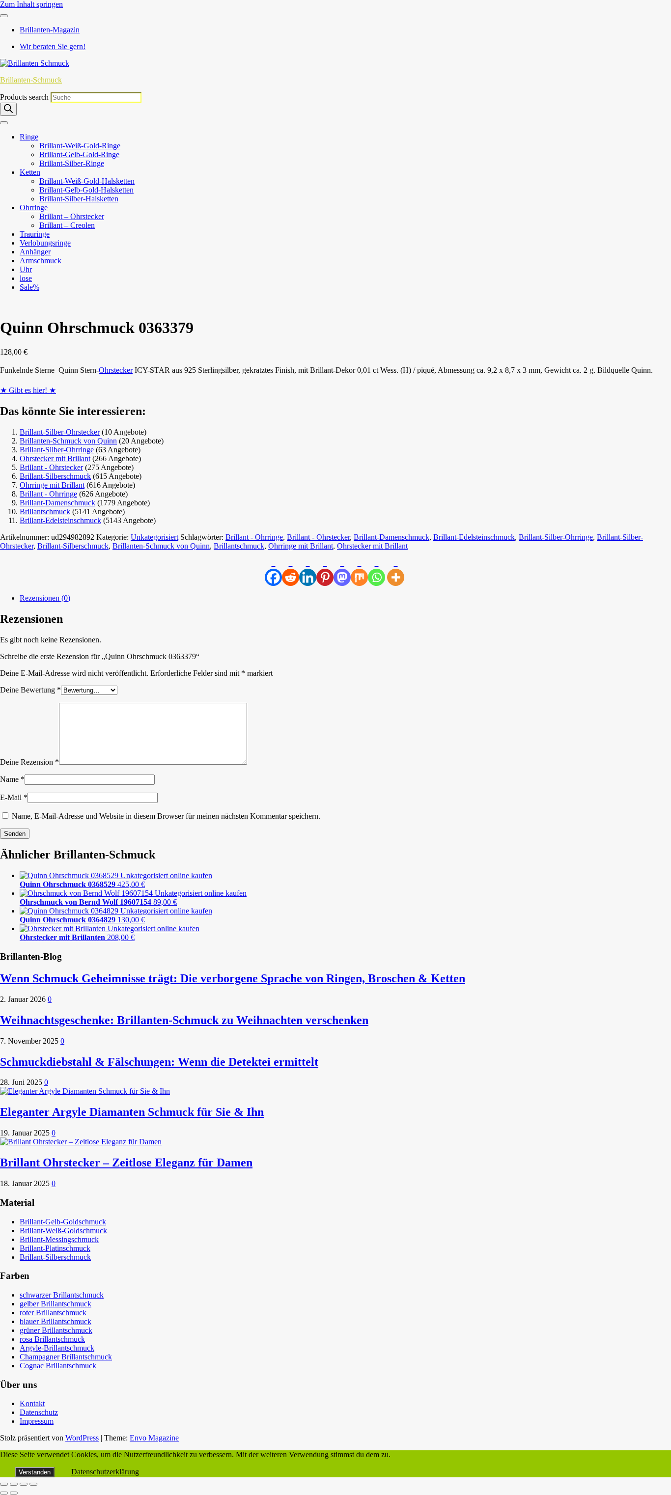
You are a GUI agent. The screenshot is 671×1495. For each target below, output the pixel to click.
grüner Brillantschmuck (56, 1330)
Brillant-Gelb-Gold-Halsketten (86, 190)
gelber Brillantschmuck (55, 1304)
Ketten (30, 172)
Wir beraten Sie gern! (52, 46)
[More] (395, 568)
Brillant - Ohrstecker (51, 467)
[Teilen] (24, 1484)
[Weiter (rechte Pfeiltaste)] (14, 1493)
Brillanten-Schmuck (31, 80)
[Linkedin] (307, 568)
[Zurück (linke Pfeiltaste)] (4, 1493)
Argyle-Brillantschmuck (57, 1348)
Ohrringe (34, 207)
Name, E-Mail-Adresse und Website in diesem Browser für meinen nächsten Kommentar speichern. (166, 816)
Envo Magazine (154, 1438)
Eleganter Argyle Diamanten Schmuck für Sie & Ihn (132, 1112)
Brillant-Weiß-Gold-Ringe (79, 145)
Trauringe (35, 234)
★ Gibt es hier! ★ (28, 390)
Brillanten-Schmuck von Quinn (68, 441)
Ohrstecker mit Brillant (55, 458)
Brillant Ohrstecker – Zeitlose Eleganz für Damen (126, 1162)
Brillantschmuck (45, 511)
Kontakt (32, 1403)
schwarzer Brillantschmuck (62, 1295)
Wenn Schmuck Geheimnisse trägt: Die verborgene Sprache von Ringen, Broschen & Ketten (232, 978)
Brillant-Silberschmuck (55, 476)
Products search (25, 97)
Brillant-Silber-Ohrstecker (60, 432)
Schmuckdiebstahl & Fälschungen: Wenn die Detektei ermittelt (159, 1061)
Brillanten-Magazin (50, 30)
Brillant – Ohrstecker (71, 216)
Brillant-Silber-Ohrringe (57, 449)
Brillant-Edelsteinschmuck (60, 520)
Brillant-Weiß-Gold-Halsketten (87, 181)
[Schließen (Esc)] (33, 1484)
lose (26, 278)
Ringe (29, 137)
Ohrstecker (116, 370)
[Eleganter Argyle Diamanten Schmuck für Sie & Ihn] (85, 1091)
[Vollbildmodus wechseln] (14, 1484)
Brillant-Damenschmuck (57, 502)
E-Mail (14, 797)
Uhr (26, 269)
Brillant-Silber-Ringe (71, 163)
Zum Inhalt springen (31, 4)
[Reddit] (290, 568)
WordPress (82, 1438)
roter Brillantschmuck (53, 1312)
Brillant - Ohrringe (48, 494)
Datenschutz (39, 1412)
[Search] (8, 109)
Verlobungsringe (45, 243)
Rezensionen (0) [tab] (45, 598)
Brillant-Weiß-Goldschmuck (63, 1230)
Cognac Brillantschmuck (58, 1365)
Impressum (37, 1421)
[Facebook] (273, 568)
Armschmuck (40, 260)
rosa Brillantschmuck (52, 1339)
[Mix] (359, 568)
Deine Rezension (29, 762)
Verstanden (35, 1472)
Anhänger (35, 252)
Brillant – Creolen (67, 225)
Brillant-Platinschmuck (55, 1248)
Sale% (29, 287)
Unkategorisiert (154, 537)
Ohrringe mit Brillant (52, 485)
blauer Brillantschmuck (55, 1321)
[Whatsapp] (376, 568)
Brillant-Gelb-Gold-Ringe (79, 154)
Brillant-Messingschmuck (59, 1239)
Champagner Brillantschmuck (66, 1357)
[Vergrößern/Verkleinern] (4, 1484)
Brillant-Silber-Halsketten (78, 198)
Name (12, 779)
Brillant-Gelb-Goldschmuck (63, 1222)
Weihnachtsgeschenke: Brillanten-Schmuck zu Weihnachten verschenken (184, 1020)
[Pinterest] (325, 568)
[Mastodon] (342, 568)
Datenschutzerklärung (105, 1471)
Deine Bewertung (30, 690)
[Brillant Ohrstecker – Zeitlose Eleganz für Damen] (81, 1141)
